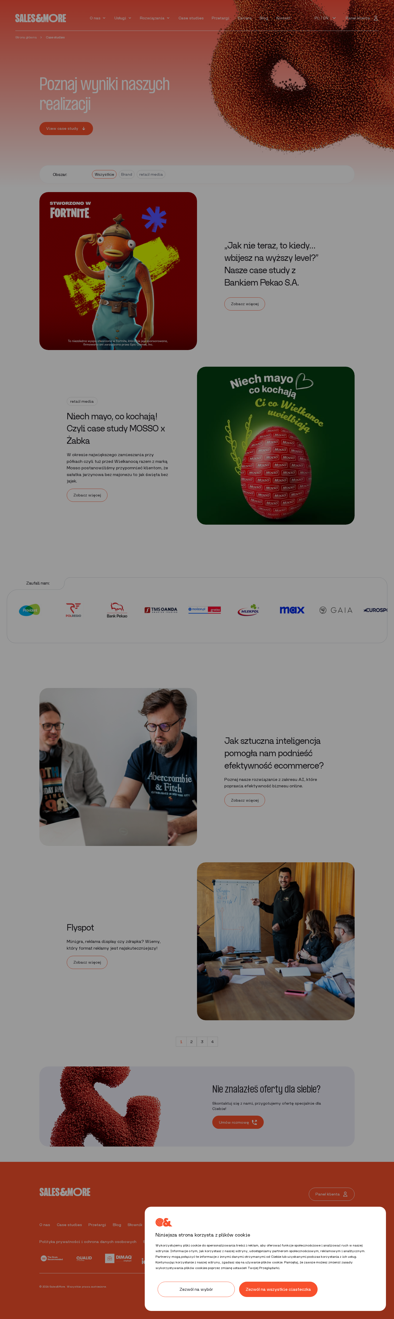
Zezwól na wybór (196, 1289)
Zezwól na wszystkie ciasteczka (278, 1289)
